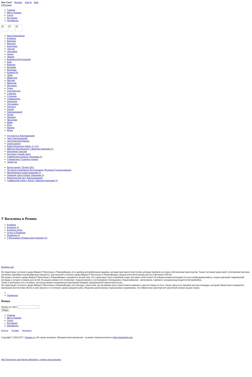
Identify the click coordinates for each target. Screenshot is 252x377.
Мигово (11, 80)
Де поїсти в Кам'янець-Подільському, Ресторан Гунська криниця (39, 170)
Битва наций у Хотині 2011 (20, 167)
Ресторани (12, 18)
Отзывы (15, 330)
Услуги (4, 330)
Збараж (10, 56)
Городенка (12, 46)
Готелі (10, 15)
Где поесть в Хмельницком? (21, 135)
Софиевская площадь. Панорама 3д (24, 156)
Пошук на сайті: (9, 307)
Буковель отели (14, 230)
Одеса (10, 88)
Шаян (10, 122)
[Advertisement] (14, 199)
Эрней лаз (12, 162)
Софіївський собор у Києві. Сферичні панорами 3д (32, 180)
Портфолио (12, 20)
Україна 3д (30, 337)
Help (36, 2)
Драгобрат (12, 51)
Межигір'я (12, 77)
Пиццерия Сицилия (17, 151)
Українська (12, 295)
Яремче (10, 127)
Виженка (11, 41)
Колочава (11, 70)
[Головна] (6, 5)
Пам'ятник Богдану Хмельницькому (25, 178)
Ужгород (11, 106)
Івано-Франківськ (16, 35)
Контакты (27, 330)
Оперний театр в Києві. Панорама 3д (25, 175)
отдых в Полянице (16, 232)
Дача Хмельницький (17, 138)
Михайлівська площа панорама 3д (24, 172)
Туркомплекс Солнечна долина (22, 159)
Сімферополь (13, 98)
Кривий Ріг (12, 72)
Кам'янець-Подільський (19, 59)
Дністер (11, 49)
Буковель (11, 38)
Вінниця (11, 43)
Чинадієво (12, 120)
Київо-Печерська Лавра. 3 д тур (22, 146)
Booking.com (7, 267)
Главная (11, 10)
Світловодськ (13, 91)
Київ (9, 62)
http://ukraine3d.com (122, 337)
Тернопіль (12, 101)
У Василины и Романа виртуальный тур (27, 238)
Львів (10, 75)
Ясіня (10, 130)
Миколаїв (11, 83)
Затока (10, 54)
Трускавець (12, 104)
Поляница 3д (13, 235)
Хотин (10, 114)
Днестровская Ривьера (18, 141)
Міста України (14, 12)
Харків (10, 109)
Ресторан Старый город (19, 154)
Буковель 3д (13, 227)
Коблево (11, 64)
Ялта (9, 125)
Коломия (11, 67)
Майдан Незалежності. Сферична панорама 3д (30, 149)
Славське (11, 93)
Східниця (11, 96)
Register (18, 2)
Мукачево (12, 85)
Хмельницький (14, 112)
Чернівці (11, 117)
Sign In (28, 2)
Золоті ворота (14, 143)
